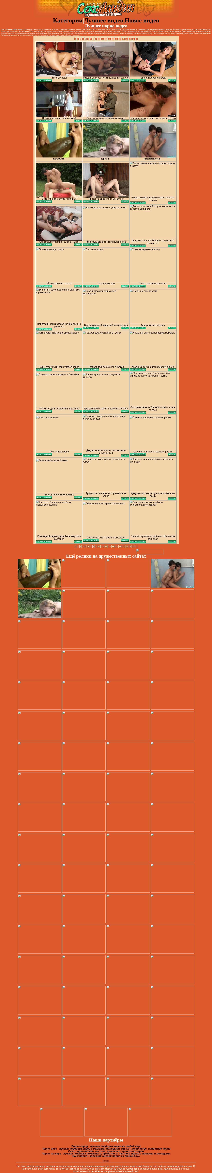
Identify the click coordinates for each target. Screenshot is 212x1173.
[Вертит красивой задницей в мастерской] (91, 328)
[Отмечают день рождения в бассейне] (44, 412)
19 (130, 39)
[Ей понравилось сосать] (44, 286)
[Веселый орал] (44, 81)
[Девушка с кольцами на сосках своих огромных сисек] (91, 456)
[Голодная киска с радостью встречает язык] (138, 121)
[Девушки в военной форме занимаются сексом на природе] (138, 246)
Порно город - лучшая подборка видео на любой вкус (106, 1146)
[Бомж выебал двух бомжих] (44, 498)
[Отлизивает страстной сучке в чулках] (44, 245)
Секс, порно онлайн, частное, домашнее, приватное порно (106, 1151)
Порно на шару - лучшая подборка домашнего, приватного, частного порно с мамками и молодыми (106, 1153)
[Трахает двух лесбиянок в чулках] (91, 370)
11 (102, 39)
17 (123, 39)
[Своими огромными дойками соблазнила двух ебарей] (138, 542)
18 (127, 39)
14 (113, 39)
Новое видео (142, 20)
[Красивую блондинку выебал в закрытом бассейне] (44, 542)
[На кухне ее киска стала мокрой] (44, 121)
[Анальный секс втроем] (138, 328)
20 (134, 39)
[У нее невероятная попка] (138, 286)
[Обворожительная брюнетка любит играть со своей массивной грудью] (138, 413)
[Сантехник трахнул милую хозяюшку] (91, 121)
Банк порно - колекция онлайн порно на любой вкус (106, 1156)
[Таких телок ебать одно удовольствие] (44, 370)
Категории (68, 20)
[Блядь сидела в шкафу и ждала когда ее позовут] (138, 203)
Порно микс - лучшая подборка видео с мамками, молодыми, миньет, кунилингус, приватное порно (106, 1148)
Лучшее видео (103, 20)
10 (99, 39)
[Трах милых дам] (91, 286)
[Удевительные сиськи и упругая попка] (91, 245)
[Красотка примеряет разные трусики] (138, 455)
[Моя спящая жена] (44, 455)
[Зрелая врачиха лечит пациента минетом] (91, 412)
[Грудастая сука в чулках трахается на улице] (91, 499)
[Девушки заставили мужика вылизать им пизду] (138, 499)
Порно (106, 1161)
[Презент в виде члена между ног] (91, 202)
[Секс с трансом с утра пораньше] (44, 202)
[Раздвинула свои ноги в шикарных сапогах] (91, 81)
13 (109, 39)
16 (120, 39)
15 (116, 39)
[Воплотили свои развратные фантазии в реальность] (44, 329)
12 (106, 39)
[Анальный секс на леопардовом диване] (138, 370)
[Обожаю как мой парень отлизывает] (91, 541)
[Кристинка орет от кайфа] (138, 81)
